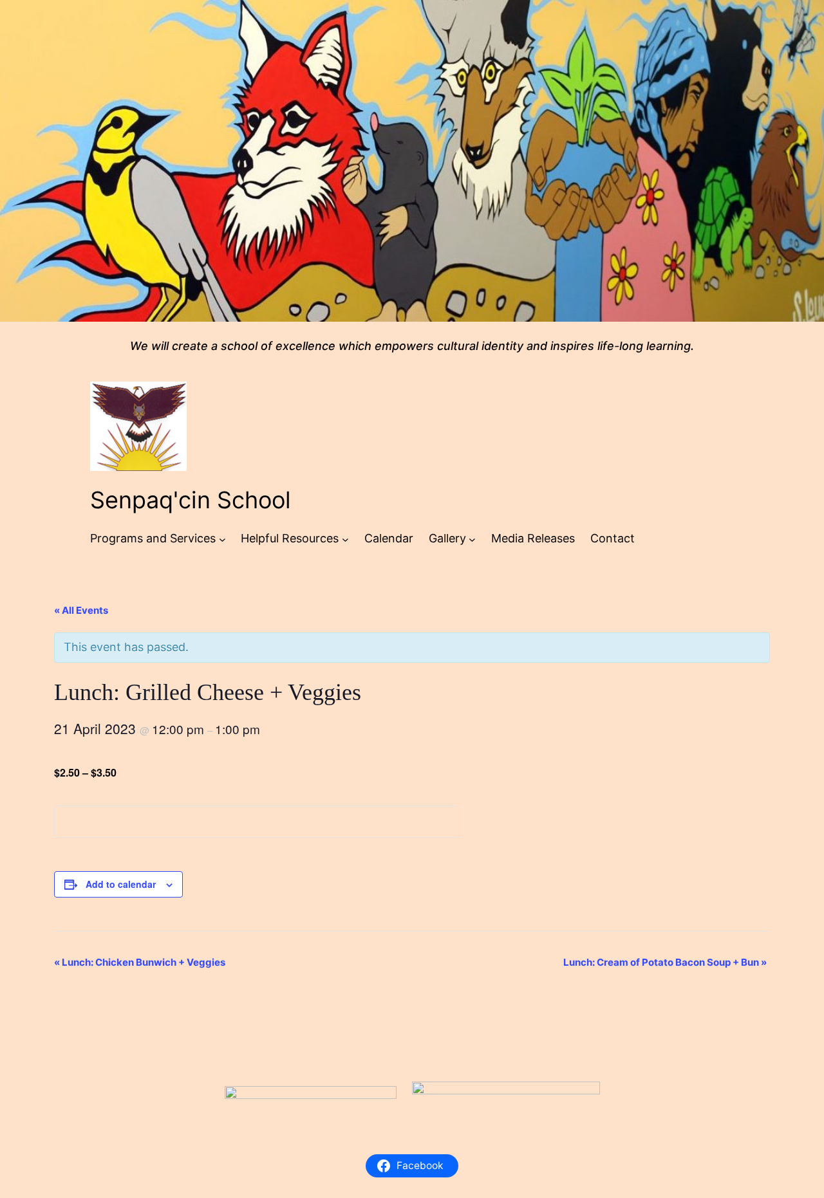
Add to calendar (121, 884)
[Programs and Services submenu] (222, 538)
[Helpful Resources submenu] (345, 538)
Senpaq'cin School (190, 500)
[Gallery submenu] (472, 538)
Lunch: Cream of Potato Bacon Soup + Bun (665, 962)
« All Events (81, 610)
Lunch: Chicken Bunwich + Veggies (139, 962)
